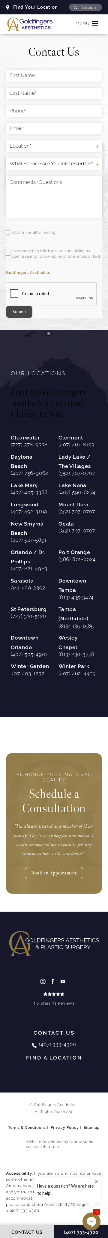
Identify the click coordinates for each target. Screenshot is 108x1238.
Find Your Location (35, 7)
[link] (54, 999)
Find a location (54, 1058)
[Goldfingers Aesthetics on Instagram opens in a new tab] (44, 982)
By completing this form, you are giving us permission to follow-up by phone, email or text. (56, 254)
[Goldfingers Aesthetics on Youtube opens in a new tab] (64, 982)
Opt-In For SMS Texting (34, 232)
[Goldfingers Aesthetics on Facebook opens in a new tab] (54, 982)
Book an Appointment (54, 873)
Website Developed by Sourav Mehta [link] (60, 1144)
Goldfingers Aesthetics (28, 273)
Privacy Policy (65, 1128)
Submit (19, 312)
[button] (85, 7)
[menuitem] (44, 982)
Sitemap (92, 1128)
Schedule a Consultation (54, 794)
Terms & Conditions (27, 1128)
